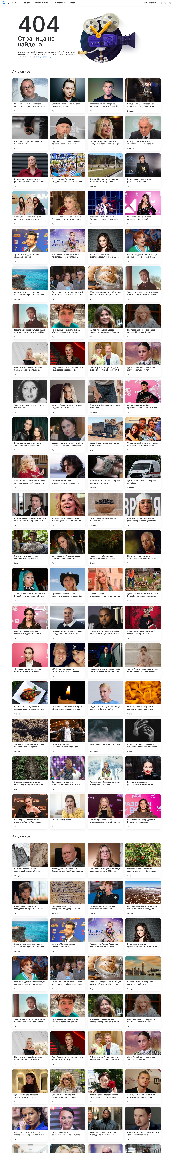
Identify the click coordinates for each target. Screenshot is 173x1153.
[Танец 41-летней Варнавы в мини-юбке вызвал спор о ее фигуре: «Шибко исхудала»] (143, 661)
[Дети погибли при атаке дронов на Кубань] (143, 472)
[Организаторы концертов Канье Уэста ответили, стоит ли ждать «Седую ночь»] (105, 623)
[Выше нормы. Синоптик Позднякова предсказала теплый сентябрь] (67, 171)
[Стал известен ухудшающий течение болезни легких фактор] (143, 736)
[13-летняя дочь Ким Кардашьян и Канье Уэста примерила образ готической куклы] (30, 585)
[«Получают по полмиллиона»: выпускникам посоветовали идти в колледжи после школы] (105, 849)
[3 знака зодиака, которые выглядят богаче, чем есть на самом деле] (30, 548)
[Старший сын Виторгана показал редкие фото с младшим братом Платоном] (143, 435)
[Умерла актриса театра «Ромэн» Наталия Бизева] (30, 397)
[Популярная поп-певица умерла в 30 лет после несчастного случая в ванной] (67, 698)
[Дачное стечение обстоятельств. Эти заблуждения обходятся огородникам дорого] (143, 585)
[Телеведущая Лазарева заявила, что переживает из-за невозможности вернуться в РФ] (105, 774)
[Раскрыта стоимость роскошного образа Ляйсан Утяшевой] (143, 774)
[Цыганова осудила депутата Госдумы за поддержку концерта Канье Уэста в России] (105, 133)
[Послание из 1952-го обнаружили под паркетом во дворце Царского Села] (67, 973)
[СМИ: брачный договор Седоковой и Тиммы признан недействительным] (67, 661)
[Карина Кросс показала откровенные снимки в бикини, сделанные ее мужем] (105, 811)
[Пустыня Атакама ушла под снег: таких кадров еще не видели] (143, 973)
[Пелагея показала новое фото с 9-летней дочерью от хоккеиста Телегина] (67, 208)
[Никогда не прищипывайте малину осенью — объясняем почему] (143, 936)
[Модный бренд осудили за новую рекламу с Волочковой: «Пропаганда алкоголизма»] (105, 698)
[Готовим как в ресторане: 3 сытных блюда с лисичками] (143, 698)
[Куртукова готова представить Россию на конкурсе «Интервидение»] (143, 811)
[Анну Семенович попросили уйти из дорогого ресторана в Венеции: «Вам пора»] (67, 359)
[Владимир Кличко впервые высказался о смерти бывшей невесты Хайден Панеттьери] (105, 95)
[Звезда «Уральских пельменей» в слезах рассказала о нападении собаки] (67, 435)
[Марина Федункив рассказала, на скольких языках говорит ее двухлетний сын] (143, 246)
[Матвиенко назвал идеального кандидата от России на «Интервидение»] (105, 973)
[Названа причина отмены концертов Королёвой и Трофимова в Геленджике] (143, 208)
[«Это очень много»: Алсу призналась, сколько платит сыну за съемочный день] (143, 397)
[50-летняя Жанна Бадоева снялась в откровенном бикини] (105, 321)
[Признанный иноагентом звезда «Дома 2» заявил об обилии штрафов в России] (67, 321)
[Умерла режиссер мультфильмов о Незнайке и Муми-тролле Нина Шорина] (143, 284)
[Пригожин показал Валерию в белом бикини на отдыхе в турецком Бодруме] (30, 359)
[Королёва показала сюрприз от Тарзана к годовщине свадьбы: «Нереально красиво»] (30, 435)
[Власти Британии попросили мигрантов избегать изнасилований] (143, 1049)
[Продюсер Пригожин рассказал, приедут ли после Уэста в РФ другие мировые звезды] (67, 623)
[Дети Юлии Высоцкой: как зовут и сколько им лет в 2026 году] (105, 936)
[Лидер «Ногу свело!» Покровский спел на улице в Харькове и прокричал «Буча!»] (67, 736)
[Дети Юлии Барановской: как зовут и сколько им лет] (143, 359)
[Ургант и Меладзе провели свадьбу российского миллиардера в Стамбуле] (30, 246)
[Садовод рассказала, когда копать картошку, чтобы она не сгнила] (30, 774)
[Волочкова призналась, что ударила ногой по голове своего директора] (30, 171)
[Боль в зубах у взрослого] (67, 811)
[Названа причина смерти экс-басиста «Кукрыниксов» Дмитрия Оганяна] (143, 887)
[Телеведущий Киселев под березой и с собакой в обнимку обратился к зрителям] (67, 936)
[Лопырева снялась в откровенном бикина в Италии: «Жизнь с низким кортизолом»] (105, 585)
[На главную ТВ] (7, 3)
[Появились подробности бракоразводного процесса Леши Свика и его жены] (143, 548)
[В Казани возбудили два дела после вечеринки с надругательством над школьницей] (30, 133)
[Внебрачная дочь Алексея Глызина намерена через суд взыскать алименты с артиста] (105, 208)
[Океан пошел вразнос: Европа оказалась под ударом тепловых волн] (30, 284)
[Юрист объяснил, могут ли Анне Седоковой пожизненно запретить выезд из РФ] (67, 397)
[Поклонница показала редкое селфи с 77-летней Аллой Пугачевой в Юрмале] (143, 321)
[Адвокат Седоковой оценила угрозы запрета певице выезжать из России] (143, 510)
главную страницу (43, 57)
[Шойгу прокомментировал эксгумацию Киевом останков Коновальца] (143, 133)
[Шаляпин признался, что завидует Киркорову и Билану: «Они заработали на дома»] (30, 973)
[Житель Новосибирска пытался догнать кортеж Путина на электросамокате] (105, 171)
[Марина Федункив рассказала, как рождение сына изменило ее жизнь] (67, 510)
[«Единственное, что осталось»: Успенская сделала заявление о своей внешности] (30, 849)
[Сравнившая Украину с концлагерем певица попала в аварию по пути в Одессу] (67, 774)
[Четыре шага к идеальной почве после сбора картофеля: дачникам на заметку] (30, 736)
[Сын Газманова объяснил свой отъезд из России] (67, 95)
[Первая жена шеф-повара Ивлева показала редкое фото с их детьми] (67, 133)
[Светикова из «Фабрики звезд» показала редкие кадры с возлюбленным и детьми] (67, 548)
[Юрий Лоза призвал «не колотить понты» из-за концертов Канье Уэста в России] (30, 510)
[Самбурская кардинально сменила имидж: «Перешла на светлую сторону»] (30, 623)
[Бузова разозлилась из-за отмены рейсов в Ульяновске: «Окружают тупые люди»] (30, 811)
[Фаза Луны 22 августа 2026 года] (105, 736)
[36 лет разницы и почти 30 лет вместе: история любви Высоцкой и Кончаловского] (67, 849)
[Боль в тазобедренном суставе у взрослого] (105, 397)
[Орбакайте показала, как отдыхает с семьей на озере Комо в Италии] (67, 585)
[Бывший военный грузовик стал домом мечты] (105, 435)
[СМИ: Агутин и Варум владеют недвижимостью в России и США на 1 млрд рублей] (105, 359)
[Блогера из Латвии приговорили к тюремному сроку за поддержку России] (105, 472)
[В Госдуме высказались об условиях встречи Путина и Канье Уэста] (105, 887)
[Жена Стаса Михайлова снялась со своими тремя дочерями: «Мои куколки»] (30, 208)
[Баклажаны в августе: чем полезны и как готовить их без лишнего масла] (30, 698)
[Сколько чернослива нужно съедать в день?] (105, 510)
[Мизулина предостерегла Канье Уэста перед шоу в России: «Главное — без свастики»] (143, 849)
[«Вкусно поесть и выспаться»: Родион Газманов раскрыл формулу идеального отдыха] (30, 661)
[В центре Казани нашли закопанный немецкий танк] (30, 936)
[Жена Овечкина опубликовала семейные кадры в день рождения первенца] (143, 623)
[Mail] (3, 3)
